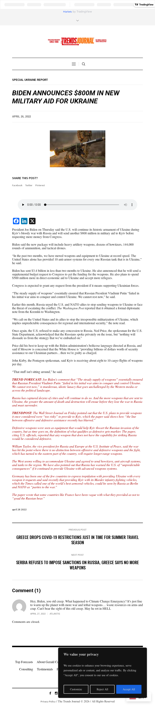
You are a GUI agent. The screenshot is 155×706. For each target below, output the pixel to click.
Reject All (102, 689)
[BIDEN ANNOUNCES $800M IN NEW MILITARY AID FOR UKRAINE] (77, 148)
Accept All (129, 689)
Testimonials (45, 669)
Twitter (28, 185)
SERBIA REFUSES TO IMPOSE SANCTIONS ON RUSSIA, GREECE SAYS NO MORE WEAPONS (77, 565)
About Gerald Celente (51, 662)
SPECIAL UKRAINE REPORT (30, 79)
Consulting (26, 669)
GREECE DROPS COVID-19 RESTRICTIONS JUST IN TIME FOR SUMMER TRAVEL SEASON (77, 539)
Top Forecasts (24, 662)
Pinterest (40, 185)
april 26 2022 (19, 509)
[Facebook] (50, 693)
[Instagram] (56, 693)
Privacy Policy (48, 701)
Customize (76, 689)
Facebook (17, 185)
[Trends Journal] (77, 41)
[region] (102, 673)
